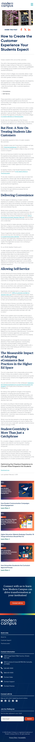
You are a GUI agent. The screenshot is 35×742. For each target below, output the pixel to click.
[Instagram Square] (17, 701)
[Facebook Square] (13, 701)
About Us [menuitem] (3, 637)
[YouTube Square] (9, 701)
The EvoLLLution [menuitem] (5, 643)
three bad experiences (10, 147)
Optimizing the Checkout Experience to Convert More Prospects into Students (17, 384)
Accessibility (22, 737)
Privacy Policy (13, 737)
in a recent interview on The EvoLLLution (12, 116)
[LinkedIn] (5, 701)
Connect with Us (17, 603)
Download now (5, 470)
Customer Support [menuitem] (6, 640)
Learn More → (5, 508)
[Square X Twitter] (2, 701)
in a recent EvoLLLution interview (10, 236)
